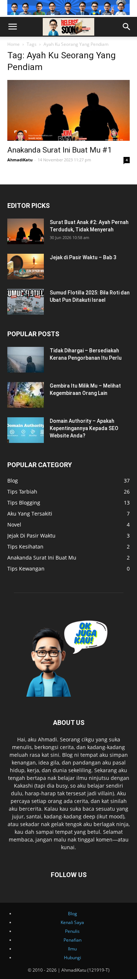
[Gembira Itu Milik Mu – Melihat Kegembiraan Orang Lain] (25, 395)
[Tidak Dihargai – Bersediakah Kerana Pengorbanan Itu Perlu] (25, 360)
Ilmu (72, 949)
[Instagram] (3, 40)
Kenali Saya (72, 922)
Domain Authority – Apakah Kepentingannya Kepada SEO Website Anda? (84, 428)
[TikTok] (4, 40)
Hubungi (72, 957)
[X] (6, 40)
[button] (12, 27)
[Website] (7, 40)
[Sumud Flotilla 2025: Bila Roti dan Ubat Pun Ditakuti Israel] (25, 302)
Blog (72, 913)
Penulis (72, 931)
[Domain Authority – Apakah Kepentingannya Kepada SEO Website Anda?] (25, 430)
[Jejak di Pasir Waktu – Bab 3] (25, 266)
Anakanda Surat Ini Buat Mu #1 (59, 150)
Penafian (72, 940)
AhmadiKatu (20, 159)
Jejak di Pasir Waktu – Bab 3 (83, 257)
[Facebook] (1, 40)
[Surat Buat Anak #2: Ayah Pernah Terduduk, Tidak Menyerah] (25, 231)
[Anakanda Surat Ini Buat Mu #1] (68, 110)
